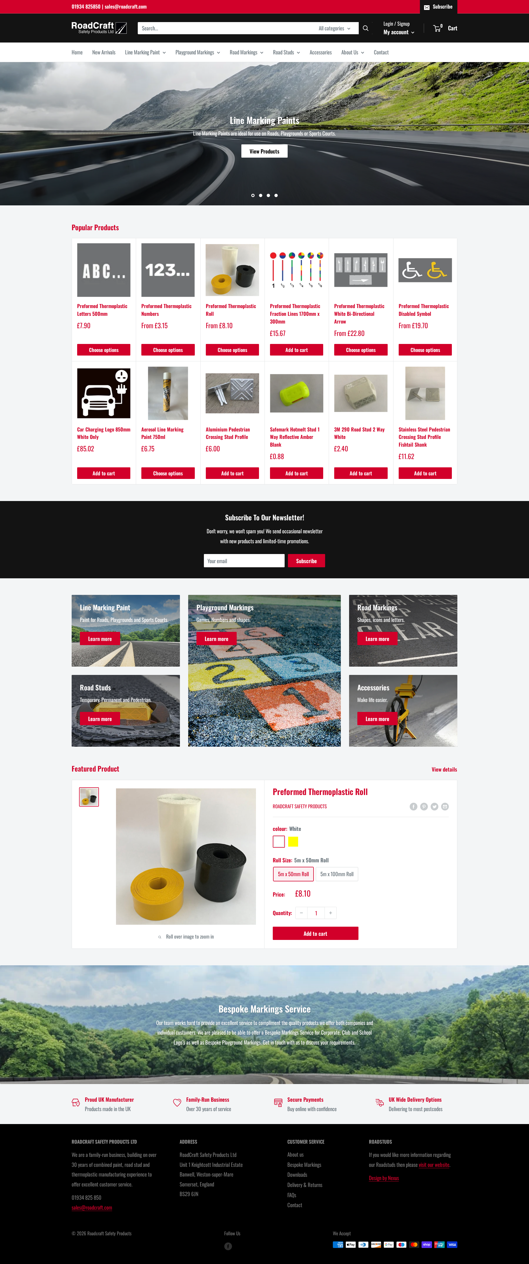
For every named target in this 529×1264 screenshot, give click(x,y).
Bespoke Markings (304, 1164)
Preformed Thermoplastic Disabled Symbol (424, 309)
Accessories (321, 52)
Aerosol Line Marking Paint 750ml (162, 433)
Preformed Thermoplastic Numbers (166, 309)
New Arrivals (103, 52)
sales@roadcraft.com (92, 1207)
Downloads (297, 1174)
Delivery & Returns (304, 1184)
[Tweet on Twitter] (434, 806)
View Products (264, 151)
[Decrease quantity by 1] (301, 913)
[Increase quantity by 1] (330, 913)
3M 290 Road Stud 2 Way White (359, 433)
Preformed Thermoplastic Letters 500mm (102, 309)
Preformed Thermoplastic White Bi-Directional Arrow (359, 313)
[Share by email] (445, 806)
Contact (381, 52)
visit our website (434, 1164)
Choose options (103, 349)
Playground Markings (195, 52)
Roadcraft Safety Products (300, 806)
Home (77, 52)
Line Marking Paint (142, 52)
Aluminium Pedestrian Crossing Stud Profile (228, 433)
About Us (349, 52)
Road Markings (243, 52)
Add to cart (296, 349)
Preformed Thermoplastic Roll (231, 309)
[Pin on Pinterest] (424, 806)
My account (397, 31)
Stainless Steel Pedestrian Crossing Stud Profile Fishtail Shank (424, 437)
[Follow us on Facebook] (228, 1245)
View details (445, 769)
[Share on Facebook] (413, 806)
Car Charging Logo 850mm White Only (103, 433)
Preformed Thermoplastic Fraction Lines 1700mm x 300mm (295, 313)
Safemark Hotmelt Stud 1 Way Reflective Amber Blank (295, 437)
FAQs (291, 1195)
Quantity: (282, 912)
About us (295, 1154)
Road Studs (283, 52)
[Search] (366, 28)
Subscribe (442, 6)
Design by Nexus (384, 1177)
